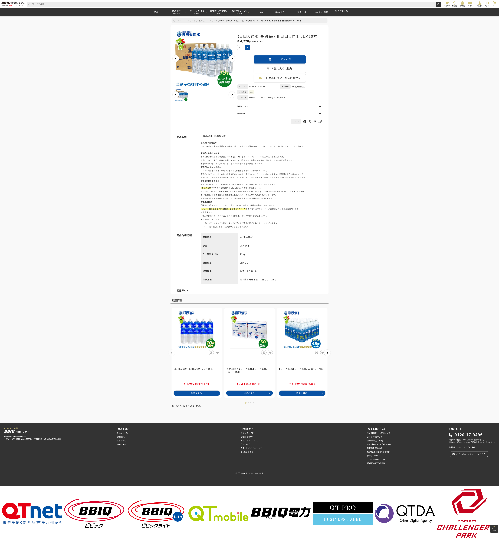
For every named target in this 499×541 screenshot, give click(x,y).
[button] (181, 94)
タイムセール (122, 433)
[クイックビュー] (211, 353)
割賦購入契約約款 (375, 448)
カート (251, 537)
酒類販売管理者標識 (376, 463)
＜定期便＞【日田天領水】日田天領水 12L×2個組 (246, 370)
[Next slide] (232, 58)
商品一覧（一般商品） (197, 20)
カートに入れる (281, 59)
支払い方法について (249, 440)
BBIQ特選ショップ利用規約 (379, 444)
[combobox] (231, 4)
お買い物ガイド (247, 433)
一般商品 (253, 97)
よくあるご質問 (321, 12)
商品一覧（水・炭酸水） (246, 20)
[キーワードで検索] (438, 4)
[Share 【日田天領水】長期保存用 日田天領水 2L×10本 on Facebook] (304, 121)
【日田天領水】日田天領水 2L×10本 (193, 368)
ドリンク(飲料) (267, 97)
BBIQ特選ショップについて (342, 12)
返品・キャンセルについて (251, 448)
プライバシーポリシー (376, 459)
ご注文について (247, 436)
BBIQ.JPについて (375, 436)
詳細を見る (196, 393)
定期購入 (121, 436)
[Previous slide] (176, 58)
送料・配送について (249, 444)
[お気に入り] (217, 353)
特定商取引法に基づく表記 (378, 452)
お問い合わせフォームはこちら (471, 454)
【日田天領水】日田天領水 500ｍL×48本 (301, 368)
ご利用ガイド (301, 12)
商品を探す (122, 444)
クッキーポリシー (374, 455)
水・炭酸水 (280, 97)
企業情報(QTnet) (375, 440)
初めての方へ (281, 12)
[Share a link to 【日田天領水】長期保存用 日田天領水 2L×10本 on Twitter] (309, 121)
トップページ (178, 20)
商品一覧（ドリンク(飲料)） (221, 20)
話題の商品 (122, 440)
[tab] (246, 403)
